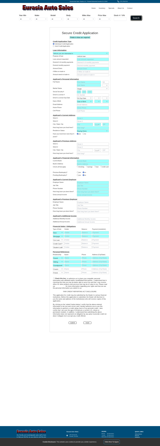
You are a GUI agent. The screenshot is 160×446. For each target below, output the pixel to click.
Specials (111, 8)
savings (89, 167)
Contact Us (137, 437)
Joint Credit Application (62, 46)
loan (97, 167)
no (85, 134)
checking (81, 167)
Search (136, 18)
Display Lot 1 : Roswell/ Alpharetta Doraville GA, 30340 (94, 1)
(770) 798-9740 (124, 1)
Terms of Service (138, 433)
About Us (121, 8)
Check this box (60, 278)
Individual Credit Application (64, 44)
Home (93, 8)
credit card (105, 167)
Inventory (102, 8)
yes (80, 134)
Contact (129, 8)
